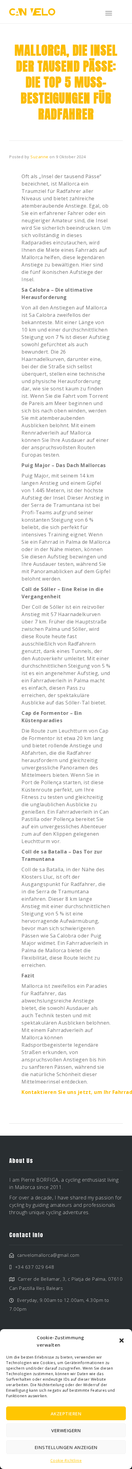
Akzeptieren (66, 1413)
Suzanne (39, 156)
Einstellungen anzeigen (66, 1447)
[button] (122, 1341)
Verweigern (66, 1430)
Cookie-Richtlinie (66, 1460)
